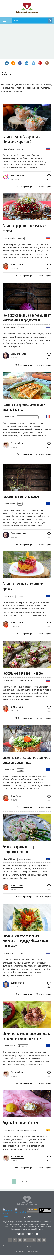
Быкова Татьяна (17, 983)
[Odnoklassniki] (15, 1240)
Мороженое (22, 1046)
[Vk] (10, 1240)
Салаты (20, 149)
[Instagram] (29, 1240)
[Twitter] (39, 1240)
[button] (4, 20)
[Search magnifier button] (50, 20)
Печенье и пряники (25, 681)
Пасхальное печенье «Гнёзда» (23, 673)
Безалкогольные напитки (26, 1130)
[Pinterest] (34, 1240)
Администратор (17, 175)
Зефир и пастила (24, 859)
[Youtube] (44, 1240)
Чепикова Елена (17, 443)
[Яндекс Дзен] (20, 1240)
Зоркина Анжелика (18, 354)
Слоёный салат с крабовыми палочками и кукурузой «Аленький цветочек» (26, 941)
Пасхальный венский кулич (21, 497)
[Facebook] (25, 1240)
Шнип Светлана (17, 265)
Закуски (22, 328)
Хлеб (20, 504)
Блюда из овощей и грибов (28, 417)
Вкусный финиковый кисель (21, 1123)
